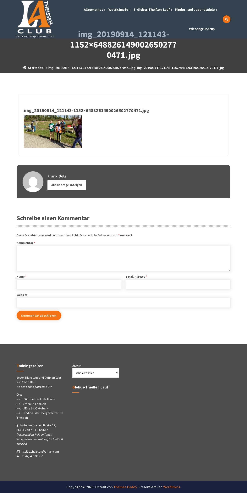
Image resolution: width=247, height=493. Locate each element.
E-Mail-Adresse (136, 276)
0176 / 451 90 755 (32, 456)
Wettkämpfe (118, 9)
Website (22, 295)
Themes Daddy (125, 487)
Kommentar (26, 243)
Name (21, 276)
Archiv (76, 366)
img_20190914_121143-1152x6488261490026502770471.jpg (91, 67)
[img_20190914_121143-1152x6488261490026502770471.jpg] (123, 131)
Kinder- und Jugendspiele (195, 9)
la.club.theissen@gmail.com (40, 451)
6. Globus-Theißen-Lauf (152, 9)
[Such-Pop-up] (226, 19)
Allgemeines (93, 9)
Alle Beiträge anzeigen (66, 185)
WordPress (171, 487)
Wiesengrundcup (202, 29)
